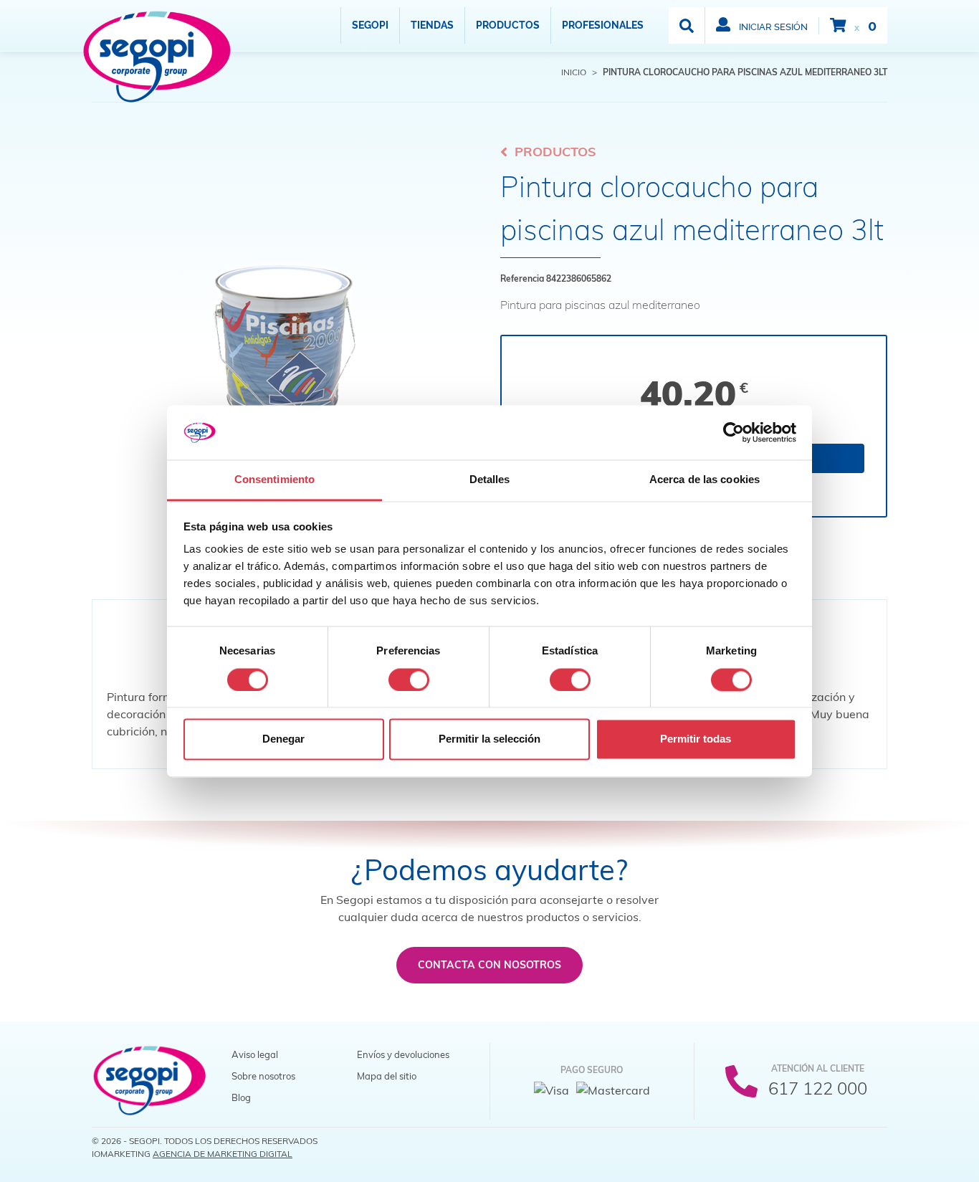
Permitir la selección (489, 739)
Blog (241, 1097)
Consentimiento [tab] (274, 480)
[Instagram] (874, 1145)
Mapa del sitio (386, 1076)
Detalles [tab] (489, 480)
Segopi (370, 25)
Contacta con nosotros (489, 964)
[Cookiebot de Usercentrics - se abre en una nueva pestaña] (733, 432)
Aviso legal (254, 1054)
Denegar (283, 739)
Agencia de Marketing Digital (222, 1153)
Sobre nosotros (263, 1076)
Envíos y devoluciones (403, 1054)
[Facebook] (817, 1145)
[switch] (408, 679)
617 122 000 (817, 1088)
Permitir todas (695, 739)
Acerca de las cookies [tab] (704, 480)
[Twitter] (845, 1145)
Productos (508, 25)
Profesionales (603, 25)
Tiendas (432, 25)
